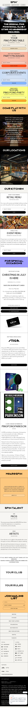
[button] (2, 168)
